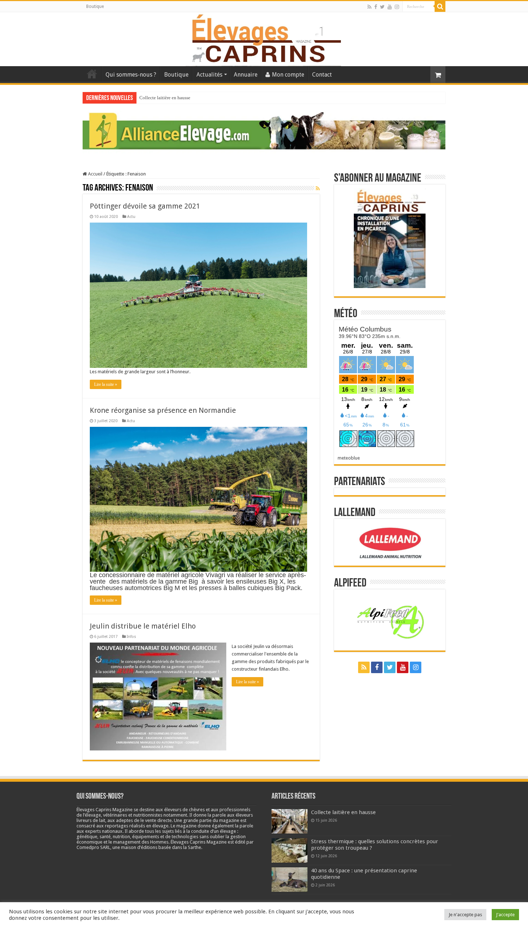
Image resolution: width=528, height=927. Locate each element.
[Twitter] (382, 7)
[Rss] (369, 7)
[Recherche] (440, 6)
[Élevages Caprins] (264, 37)
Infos (131, 636)
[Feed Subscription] (318, 188)
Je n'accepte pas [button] (465, 914)
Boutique (95, 6)
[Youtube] (390, 7)
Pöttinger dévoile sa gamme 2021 (145, 206)
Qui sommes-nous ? (131, 74)
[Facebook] (376, 7)
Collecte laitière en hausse (164, 97)
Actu (131, 216)
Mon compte (288, 74)
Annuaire (246, 74)
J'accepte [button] (505, 914)
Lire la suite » (105, 384)
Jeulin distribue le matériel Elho (143, 626)
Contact (322, 74)
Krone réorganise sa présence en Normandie (163, 410)
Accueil (92, 73)
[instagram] (397, 7)
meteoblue (349, 458)
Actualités (209, 74)
